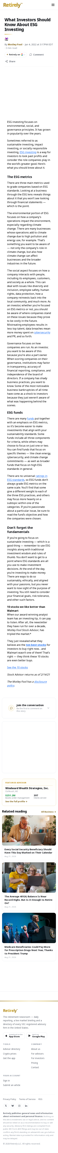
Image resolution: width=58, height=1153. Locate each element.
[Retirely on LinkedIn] (26, 1106)
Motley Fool (15, 44)
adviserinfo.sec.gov (39, 1132)
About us (35, 1049)
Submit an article (11, 1085)
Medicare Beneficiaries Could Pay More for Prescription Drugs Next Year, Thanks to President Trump (29, 950)
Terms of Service (27, 1099)
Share (12, 61)
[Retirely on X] (6, 1106)
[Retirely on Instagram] (19, 1106)
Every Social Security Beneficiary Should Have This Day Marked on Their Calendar (28, 851)
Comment (38, 54)
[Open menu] (53, 5)
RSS (40, 1099)
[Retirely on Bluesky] (12, 1106)
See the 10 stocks (17, 667)
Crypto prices (9, 1054)
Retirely (13, 5)
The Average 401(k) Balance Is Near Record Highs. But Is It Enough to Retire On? (28, 900)
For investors (37, 1058)
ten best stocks (36, 645)
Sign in (6, 1080)
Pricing (34, 1063)
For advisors (37, 1054)
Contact (35, 1067)
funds (30, 418)
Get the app (9, 1058)
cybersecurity (42, 332)
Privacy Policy (9, 1099)
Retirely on (16, 54)
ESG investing (28, 152)
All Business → (48, 812)
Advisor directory (11, 1049)
